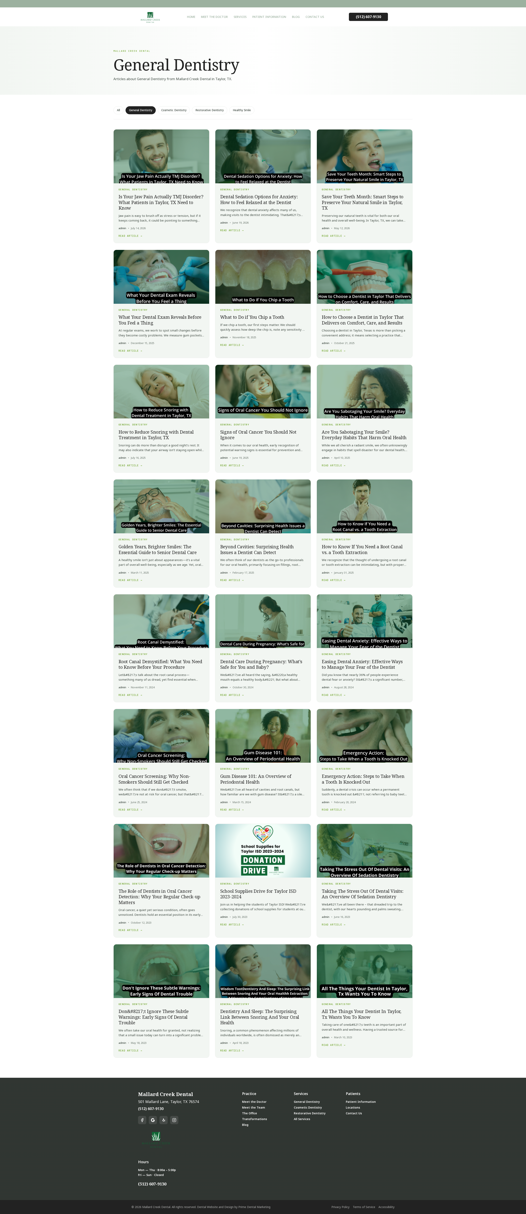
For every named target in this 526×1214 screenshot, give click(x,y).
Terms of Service (364, 1207)
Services (240, 17)
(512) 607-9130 (368, 16)
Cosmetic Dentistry (174, 110)
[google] (153, 1120)
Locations (353, 1107)
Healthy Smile (242, 110)
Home (191, 17)
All (118, 110)
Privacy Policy (340, 1207)
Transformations (254, 1119)
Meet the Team (253, 1107)
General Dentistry (140, 110)
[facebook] (142, 1120)
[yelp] (163, 1120)
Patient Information (269, 17)
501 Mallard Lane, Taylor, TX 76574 (168, 1101)
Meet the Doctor (214, 17)
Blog (296, 17)
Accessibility (386, 1207)
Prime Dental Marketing (254, 1207)
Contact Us (315, 17)
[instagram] (174, 1120)
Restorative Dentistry (209, 110)
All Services (302, 1119)
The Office (249, 1113)
